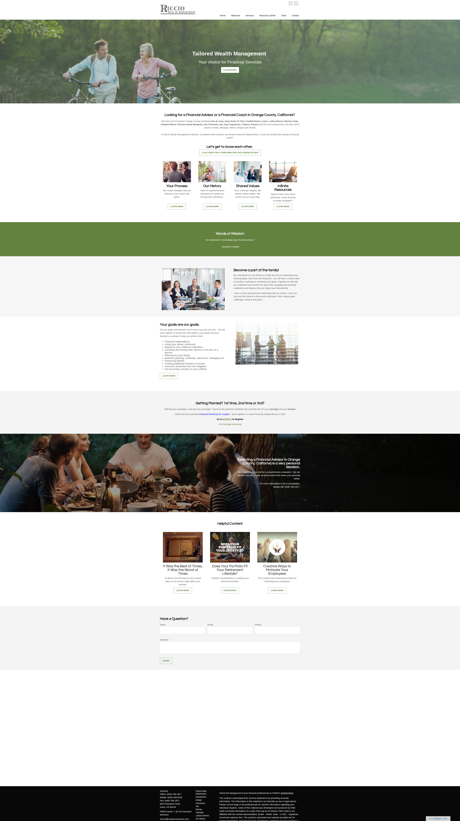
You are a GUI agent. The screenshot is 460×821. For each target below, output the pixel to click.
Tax (197, 806)
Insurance (200, 803)
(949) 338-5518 (174, 797)
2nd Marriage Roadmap (230, 424)
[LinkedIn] (290, 3)
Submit (166, 661)
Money (199, 809)
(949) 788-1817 (174, 794)
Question (164, 640)
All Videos (200, 819)
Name (163, 625)
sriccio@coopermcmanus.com (174, 819)
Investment (201, 797)
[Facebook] (296, 3)
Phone (258, 625)
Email (210, 625)
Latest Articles (202, 815)
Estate (199, 800)
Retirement (201, 794)
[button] (223, 15)
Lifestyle (200, 812)
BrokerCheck (287, 793)
